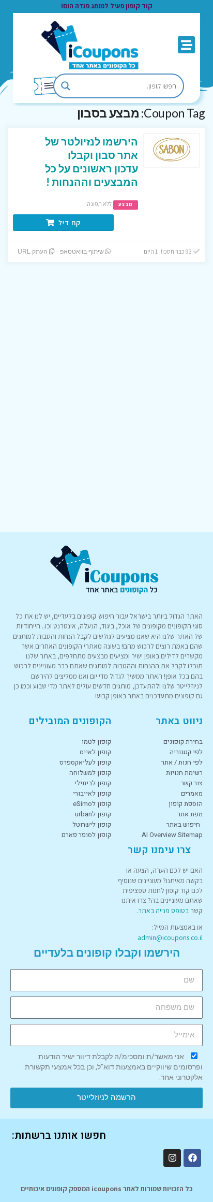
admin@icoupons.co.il (170, 937)
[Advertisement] (106, 410)
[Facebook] (192, 1158)
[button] (186, 44)
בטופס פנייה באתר (163, 910)
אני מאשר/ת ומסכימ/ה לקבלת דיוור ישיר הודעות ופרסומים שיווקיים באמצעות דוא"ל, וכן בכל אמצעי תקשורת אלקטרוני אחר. (114, 1066)
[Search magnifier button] (65, 86)
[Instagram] (172, 1158)
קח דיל (68, 222)
